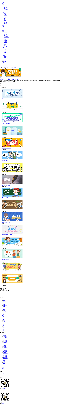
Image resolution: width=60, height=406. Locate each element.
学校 (10, 79)
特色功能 (3, 3)
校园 (14, 79)
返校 (3, 79)
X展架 (4, 322)
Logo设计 (5, 40)
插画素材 (4, 361)
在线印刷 (3, 27)
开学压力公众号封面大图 (5, 160)
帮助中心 (3, 366)
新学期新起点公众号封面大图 (5, 197)
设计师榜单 (4, 62)
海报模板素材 (4, 335)
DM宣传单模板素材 (5, 340)
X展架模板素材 (5, 345)
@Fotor (3, 402)
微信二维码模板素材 (5, 355)
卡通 (7, 79)
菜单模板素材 (4, 343)
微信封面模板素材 (5, 356)
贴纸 (5, 13)
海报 (5, 20)
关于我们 (3, 368)
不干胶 (5, 19)
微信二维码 (12, 67)
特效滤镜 (5, 23)
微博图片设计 (6, 39)
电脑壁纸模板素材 (5, 351)
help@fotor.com (3, 403)
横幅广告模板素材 (5, 348)
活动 (7, 67)
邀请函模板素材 (5, 337)
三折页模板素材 (5, 341)
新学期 (5, 79)
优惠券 (5, 18)
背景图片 (5, 15)
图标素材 (4, 362)
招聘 (5, 67)
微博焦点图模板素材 (5, 357)
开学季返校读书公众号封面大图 (5, 98)
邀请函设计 (4, 301)
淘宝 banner (9, 67)
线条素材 (4, 360)
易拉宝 (5, 52)
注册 (2, 66)
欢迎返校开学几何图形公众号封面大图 (6, 123)
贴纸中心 (4, 29)
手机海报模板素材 (5, 336)
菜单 (5, 54)
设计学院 (3, 2)
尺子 (9, 79)
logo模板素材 (4, 352)
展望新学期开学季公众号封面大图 (6, 185)
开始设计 (3, 25)
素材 (3, 12)
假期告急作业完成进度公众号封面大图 (6, 222)
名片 (15, 67)
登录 (0, 66)
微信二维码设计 (6, 9)
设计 (3, 4)
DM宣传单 (5, 17)
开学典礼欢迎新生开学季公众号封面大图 (7, 234)
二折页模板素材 (5, 342)
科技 (4, 67)
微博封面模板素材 (5, 358)
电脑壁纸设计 (6, 41)
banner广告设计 (6, 8)
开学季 (1, 79)
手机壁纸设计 (4, 311)
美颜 (5, 57)
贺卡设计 (5, 7)
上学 (15, 79)
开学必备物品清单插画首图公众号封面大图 (7, 259)
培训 (3, 67)
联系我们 (3, 367)
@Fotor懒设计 (3, 388)
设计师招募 (4, 61)
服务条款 (3, 369)
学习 (13, 79)
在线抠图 (5, 56)
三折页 (4, 321)
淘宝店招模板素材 (5, 350)
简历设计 (5, 42)
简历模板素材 (4, 346)
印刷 (3, 47)
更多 (2, 60)
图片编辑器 (5, 22)
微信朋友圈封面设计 (6, 10)
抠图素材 (4, 363)
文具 (17, 79)
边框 (5, 14)
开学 (2, 79)
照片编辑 (3, 26)
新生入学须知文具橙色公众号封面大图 (6, 148)
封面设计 (4, 306)
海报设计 (5, 5)
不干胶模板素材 (5, 347)
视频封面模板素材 (5, 353)
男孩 (12, 79)
